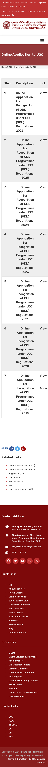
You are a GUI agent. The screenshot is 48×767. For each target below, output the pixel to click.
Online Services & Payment (23, 656)
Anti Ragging (15, 676)
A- (4, 11)
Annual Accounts (18, 632)
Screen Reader (18, 11)
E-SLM (12, 652)
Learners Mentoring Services (23, 680)
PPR (10, 485)
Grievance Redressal (19, 604)
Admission (7, 2)
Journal (13, 688)
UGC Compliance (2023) (21, 489)
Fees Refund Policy (18, 616)
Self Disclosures (37, 759)
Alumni (22, 6)
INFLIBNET (13, 724)
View (43, 93)
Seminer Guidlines (18, 668)
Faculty (33, 2)
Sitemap (41, 762)
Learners (24, 2)
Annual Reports (17, 588)
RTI (10, 584)
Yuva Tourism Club (18, 600)
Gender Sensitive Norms (21, 672)
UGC (11, 716)
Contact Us (30, 11)
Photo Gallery (16, 592)
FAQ (11, 628)
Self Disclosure (16, 481)
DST (11, 728)
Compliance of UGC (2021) (22, 465)
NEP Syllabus (15, 684)
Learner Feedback (18, 596)
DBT (11, 732)
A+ (8, 11)
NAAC (12, 720)
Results (16, 2)
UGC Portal (14, 477)
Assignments (16, 660)
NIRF (11, 736)
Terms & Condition (17, 759)
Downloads (12, 6)
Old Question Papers (19, 664)
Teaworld (13, 620)
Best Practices (16, 608)
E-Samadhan (16, 624)
